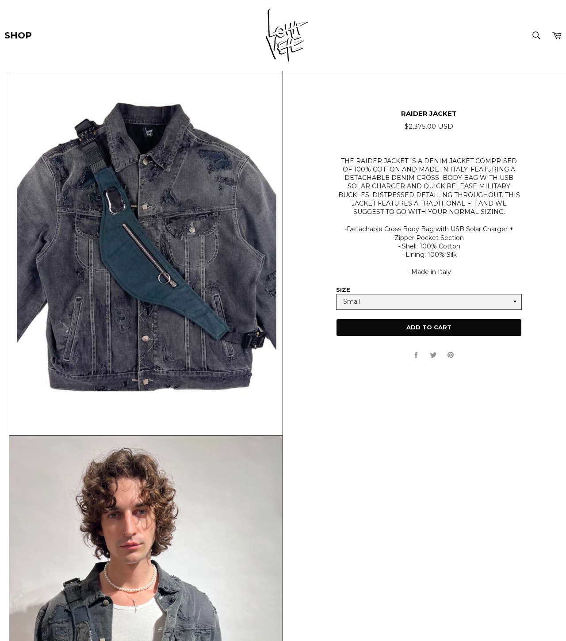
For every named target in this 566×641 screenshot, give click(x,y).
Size (343, 289)
